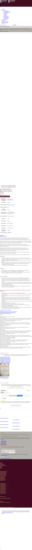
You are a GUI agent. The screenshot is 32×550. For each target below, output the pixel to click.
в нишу (8, 202)
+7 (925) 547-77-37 (3, 490)
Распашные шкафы (7, 11)
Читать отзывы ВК (16, 419)
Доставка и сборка (5, 21)
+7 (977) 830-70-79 (3, 483)
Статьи (3, 23)
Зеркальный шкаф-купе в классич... (5, 313)
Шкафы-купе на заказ (3, 471)
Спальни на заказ (3, 476)
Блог (1, 468)
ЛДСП (8, 204)
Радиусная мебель (3, 473)
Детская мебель (6, 17)
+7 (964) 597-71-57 (3, 486)
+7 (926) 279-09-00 (3, 492)
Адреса (1, 467)
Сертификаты (4, 19)
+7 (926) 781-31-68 (3, 487)
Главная (3, 9)
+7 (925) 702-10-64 (3, 485)
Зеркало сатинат (12, 204)
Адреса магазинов (5, 22)
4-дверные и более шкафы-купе (14, 29)
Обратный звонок (3, 496)
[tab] (16, 235)
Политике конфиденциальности (7, 512)
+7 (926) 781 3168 (3, 442)
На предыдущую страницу (4, 31)
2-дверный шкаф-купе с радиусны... (5, 310)
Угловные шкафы (3, 479)
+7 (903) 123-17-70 (3, 491)
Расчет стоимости (4, 196)
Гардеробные (6, 16)
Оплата (1, 466)
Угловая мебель (6, 12)
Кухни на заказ (6, 18)
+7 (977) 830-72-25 (3, 484)
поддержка (5, 507)
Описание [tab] (2, 235)
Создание (1, 507)
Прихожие (5, 13)
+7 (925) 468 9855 (3, 441)
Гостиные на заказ (3, 475)
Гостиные (5, 14)
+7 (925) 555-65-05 (3, 493)
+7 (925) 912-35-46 (3, 488)
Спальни (5, 15)
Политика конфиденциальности (5, 502)
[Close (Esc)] (1, 445)
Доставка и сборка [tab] (3, 236)
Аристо (8, 220)
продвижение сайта (10, 507)
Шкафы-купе (6, 10)
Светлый (8, 230)
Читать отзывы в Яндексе (16, 422)
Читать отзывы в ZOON (16, 429)
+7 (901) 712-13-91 (3, 489)
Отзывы (3, 20)
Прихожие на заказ (3, 474)
